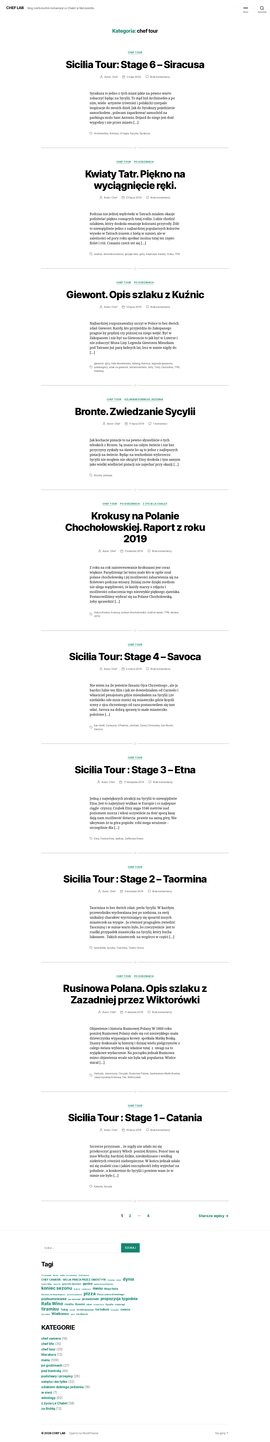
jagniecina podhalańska (103, 1284)
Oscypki (123, 1073)
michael (134, 725)
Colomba (111, 1280)
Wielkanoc (60, 1314)
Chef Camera (83, 1275)
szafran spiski (155, 612)
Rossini (80, 1304)
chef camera (51, 1338)
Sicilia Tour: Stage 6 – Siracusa (135, 64)
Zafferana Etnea (134, 838)
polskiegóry (101, 367)
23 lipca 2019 (134, 197)
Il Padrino (123, 725)
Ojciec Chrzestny (150, 725)
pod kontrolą (51, 1371)
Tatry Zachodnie (163, 367)
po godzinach (144, 161)
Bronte (98, 475)
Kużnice (145, 363)
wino (73, 1314)
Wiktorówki (134, 1077)
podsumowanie (54, 1299)
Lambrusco (86, 1289)
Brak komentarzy (160, 76)
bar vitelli (99, 725)
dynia (128, 1279)
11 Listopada (46, 1275)
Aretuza (114, 133)
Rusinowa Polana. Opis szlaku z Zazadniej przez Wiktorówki (135, 994)
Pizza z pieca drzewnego (110, 1294)
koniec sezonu (56, 1288)
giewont (98, 363)
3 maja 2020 (134, 76)
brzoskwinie (71, 1275)
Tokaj (64, 1309)
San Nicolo (167, 725)
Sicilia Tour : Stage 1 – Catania (135, 1117)
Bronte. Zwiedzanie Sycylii (135, 411)
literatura (48, 1355)
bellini (62, 1275)
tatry (150, 367)
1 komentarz (160, 423)
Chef (115, 76)
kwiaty (161, 254)
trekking (99, 370)
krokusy (115, 612)
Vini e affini (45, 1314)
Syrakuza (145, 133)
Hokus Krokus (102, 612)
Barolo (55, 1275)
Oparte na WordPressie (83, 1433)
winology (48, 1398)
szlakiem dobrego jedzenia (143, 399)
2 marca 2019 (134, 668)
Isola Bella (100, 947)
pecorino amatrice (74, 1295)
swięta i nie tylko (54, 1382)
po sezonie (74, 1299)
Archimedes (101, 133)
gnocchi (57, 1284)
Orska (170, 254)
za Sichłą (48, 1409)
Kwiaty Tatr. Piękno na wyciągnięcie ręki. (135, 179)
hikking (136, 363)
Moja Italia (111, 1288)
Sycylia (134, 133)
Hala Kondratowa (121, 363)
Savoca (98, 729)
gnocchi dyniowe (71, 1284)
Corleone (111, 725)
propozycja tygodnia (119, 1298)
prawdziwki (90, 1299)
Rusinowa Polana (138, 1073)
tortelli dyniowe (85, 1309)
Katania (98, 1186)
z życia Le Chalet (155, 503)
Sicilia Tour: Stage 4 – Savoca (135, 656)
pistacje (107, 475)
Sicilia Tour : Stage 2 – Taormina (135, 879)
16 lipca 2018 (133, 1130)
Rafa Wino (52, 1303)
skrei (89, 1304)
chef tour (135, 52)
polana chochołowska (133, 612)
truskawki (115, 1310)
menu (98, 1288)
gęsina (87, 1283)
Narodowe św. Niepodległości (53, 1295)
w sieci (46, 1392)
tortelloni (102, 1309)
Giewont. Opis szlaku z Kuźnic (135, 294)
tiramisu (50, 1309)
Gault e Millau (46, 1284)
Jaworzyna (111, 1073)
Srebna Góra (98, 1305)
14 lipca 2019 (133, 306)
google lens (131, 254)
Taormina (121, 947)
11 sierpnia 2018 (134, 1012)
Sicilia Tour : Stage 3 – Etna (135, 770)
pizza (90, 1293)
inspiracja (151, 254)
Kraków (77, 1289)
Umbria (125, 1309)
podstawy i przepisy (57, 1376)
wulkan (119, 838)
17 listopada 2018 (134, 782)
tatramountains (138, 367)
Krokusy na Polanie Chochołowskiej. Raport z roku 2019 (135, 527)
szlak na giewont (118, 367)
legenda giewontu (162, 363)
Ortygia (124, 133)
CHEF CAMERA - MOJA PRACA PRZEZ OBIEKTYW (73, 1279)
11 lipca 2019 (136, 423)
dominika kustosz (113, 254)
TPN (177, 254)
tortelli (72, 1310)
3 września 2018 (133, 891)
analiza (98, 254)
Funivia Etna (107, 838)
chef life (47, 1344)
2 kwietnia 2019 (134, 551)
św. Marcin (82, 1314)
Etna (96, 838)
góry (142, 254)
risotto (69, 1304)
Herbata (98, 1073)
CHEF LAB (15, 8)
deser (118, 1280)
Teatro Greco (136, 947)
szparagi (120, 1304)
